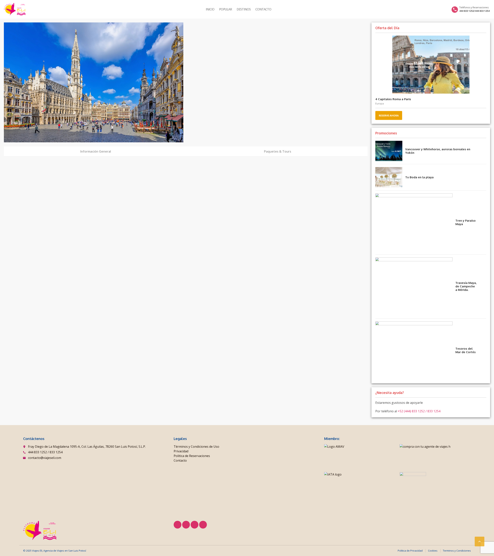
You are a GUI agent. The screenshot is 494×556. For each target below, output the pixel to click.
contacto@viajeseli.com (44, 458)
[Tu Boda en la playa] (388, 177)
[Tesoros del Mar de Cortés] (414, 350)
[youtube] (186, 525)
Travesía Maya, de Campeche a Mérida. (466, 286)
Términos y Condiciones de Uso (196, 446)
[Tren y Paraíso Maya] (414, 222)
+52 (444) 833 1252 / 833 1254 (419, 411)
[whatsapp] (194, 525)
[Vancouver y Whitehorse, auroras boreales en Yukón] (388, 151)
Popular (225, 9)
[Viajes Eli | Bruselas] (14, 9)
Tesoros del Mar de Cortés (465, 350)
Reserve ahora (389, 115)
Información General (95, 151)
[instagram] (203, 525)
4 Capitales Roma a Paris (393, 99)
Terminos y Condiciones (457, 550)
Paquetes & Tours (277, 151)
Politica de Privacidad (410, 550)
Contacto (263, 9)
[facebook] (177, 525)
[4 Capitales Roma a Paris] (430, 65)
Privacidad (181, 451)
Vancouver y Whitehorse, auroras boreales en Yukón (437, 151)
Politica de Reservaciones (192, 456)
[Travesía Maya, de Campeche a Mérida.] (414, 286)
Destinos (244, 9)
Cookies (432, 550)
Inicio (210, 9)
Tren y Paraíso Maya (465, 222)
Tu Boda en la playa (419, 177)
